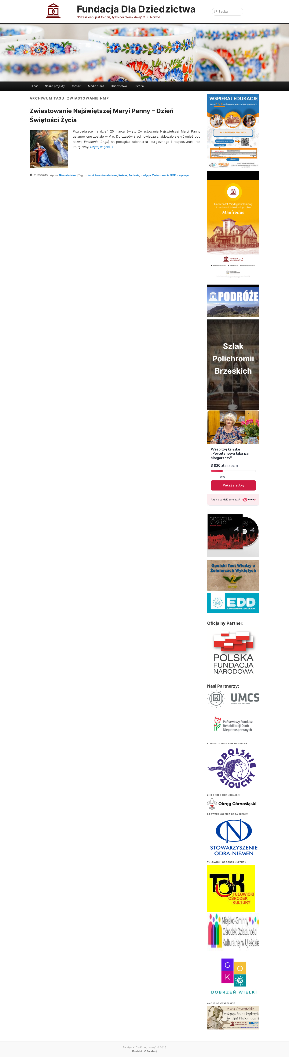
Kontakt (76, 86)
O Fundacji (150, 1051)
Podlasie (134, 175)
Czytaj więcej (102, 147)
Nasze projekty (55, 86)
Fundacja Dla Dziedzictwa (136, 9)
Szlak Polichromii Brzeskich (233, 358)
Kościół (122, 175)
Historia (138, 86)
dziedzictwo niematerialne (101, 175)
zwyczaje (183, 175)
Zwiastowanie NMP (164, 175)
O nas (34, 86)
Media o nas (96, 86)
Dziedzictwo (119, 86)
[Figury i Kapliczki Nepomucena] (233, 1018)
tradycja (145, 175)
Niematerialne (67, 175)
